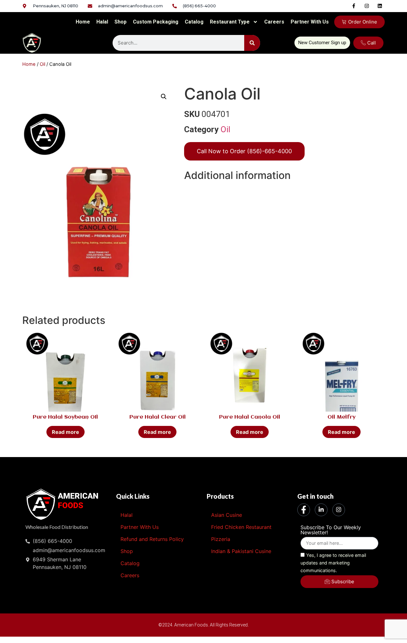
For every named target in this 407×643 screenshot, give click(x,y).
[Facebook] (303, 509)
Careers (274, 22)
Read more (65, 432)
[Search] (252, 43)
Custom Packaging (155, 22)
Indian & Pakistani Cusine (241, 551)
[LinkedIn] (321, 509)
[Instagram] (367, 5)
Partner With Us (310, 22)
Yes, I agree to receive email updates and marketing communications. (333, 562)
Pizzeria (220, 539)
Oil (42, 64)
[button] (163, 96)
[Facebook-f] (354, 5)
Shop (120, 22)
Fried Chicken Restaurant (241, 527)
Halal (102, 22)
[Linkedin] (380, 5)
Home (83, 22)
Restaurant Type (230, 22)
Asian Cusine (226, 515)
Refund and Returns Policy (152, 539)
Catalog (194, 22)
